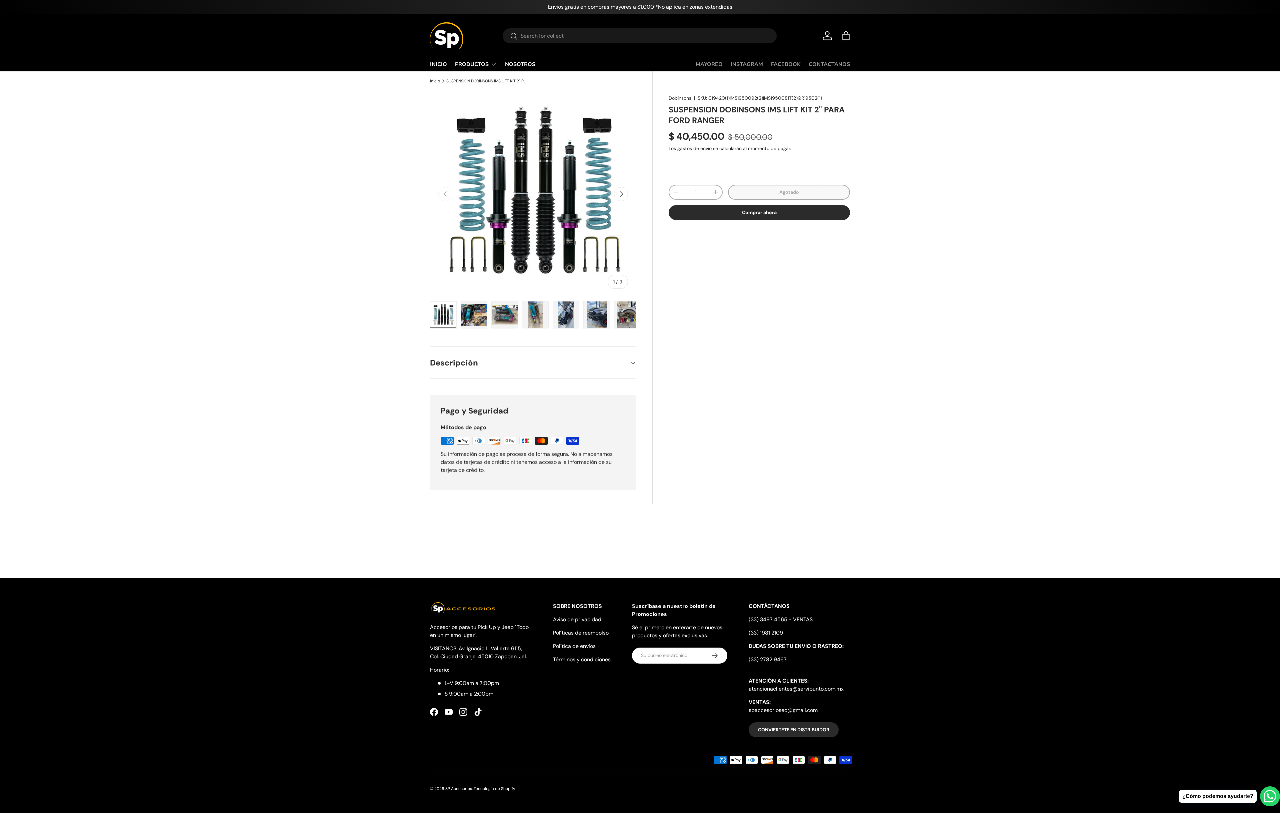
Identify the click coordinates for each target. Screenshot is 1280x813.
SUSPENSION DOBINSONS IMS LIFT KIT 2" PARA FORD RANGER (486, 81)
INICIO (438, 64)
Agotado (789, 192)
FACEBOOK (786, 64)
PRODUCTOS (472, 64)
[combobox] (640, 35)
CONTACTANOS (829, 64)
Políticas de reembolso (581, 632)
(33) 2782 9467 (768, 659)
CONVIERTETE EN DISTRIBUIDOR (793, 730)
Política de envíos (574, 646)
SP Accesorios (458, 788)
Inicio (435, 81)
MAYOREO (709, 64)
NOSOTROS (520, 64)
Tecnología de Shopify (494, 788)
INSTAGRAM (747, 64)
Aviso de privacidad (577, 619)
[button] (846, 35)
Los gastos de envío (690, 148)
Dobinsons (680, 98)
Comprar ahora (759, 212)
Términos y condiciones (582, 659)
